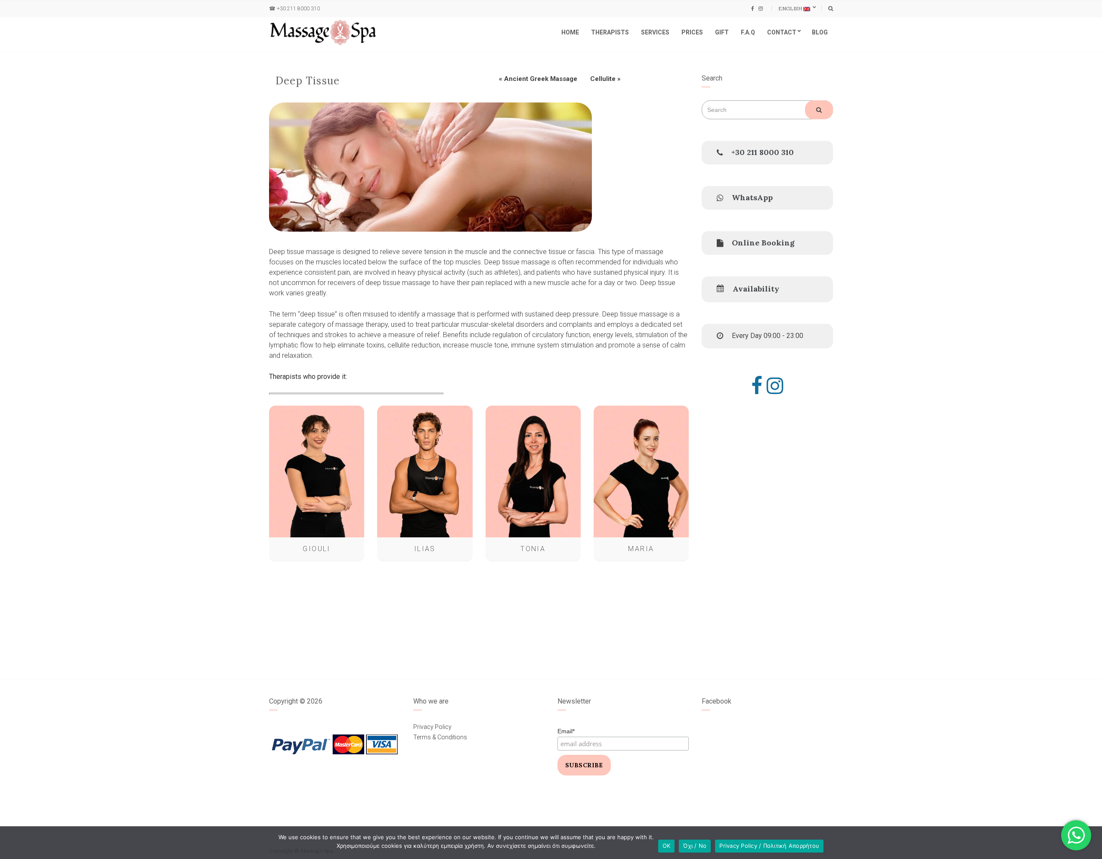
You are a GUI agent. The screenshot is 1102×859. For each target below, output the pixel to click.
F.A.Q (748, 32)
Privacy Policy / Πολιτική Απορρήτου (769, 845)
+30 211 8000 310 (298, 9)
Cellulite (603, 79)
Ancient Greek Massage (540, 79)
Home (570, 32)
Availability (756, 289)
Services (655, 32)
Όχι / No (694, 845)
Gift (722, 32)
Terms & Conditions (440, 737)
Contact (781, 32)
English (790, 8)
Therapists (610, 32)
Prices (692, 32)
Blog (820, 32)
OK (666, 845)
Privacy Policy (432, 726)
